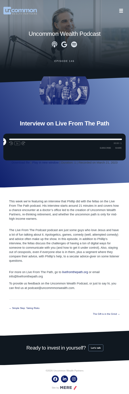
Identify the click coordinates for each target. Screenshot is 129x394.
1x (17, 143)
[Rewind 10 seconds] (11, 143)
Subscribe (105, 147)
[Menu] (121, 11)
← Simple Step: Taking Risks (24, 308)
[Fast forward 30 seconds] (24, 143)
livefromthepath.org (75, 272)
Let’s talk (96, 348)
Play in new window (45, 162)
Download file (21, 162)
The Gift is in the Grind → (106, 314)
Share (118, 147)
